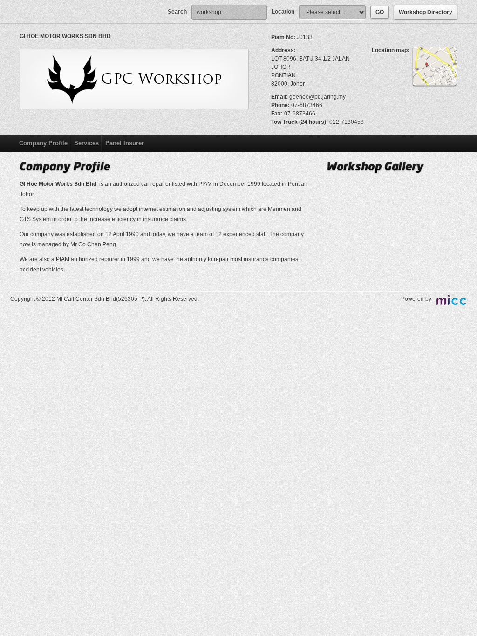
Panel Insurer (124, 143)
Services (86, 143)
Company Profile (43, 143)
